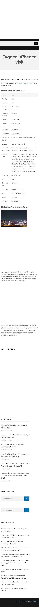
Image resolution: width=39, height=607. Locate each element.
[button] (26, 498)
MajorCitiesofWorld (24, 83)
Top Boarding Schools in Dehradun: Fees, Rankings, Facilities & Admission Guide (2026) (15, 475)
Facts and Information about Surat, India (19, 79)
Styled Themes (33, 601)
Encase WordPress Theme (20, 601)
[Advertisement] (19, 19)
